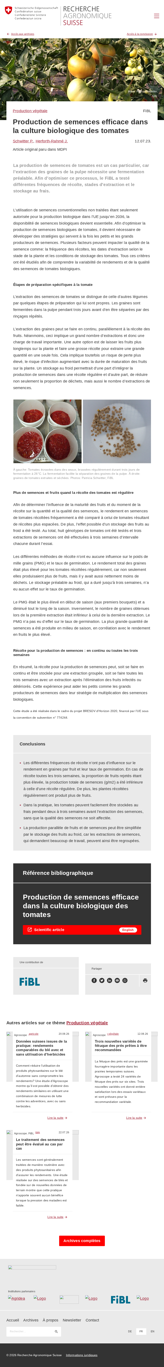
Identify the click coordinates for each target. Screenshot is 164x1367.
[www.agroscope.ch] (43, 1299)
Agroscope (20, 1035)
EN (152, 1331)
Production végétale (30, 111)
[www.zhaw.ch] (146, 1299)
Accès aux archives (22, 34)
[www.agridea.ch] (18, 1299)
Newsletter (72, 1320)
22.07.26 (64, 1132)
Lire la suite (55, 1117)
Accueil (12, 1320)
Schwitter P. (23, 141)
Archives (30, 1320)
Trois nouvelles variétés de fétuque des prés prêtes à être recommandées (121, 1045)
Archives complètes (81, 1241)
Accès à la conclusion (140, 34)
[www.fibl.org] (46, 981)
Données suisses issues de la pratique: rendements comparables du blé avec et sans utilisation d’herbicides (41, 1047)
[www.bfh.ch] (69, 1299)
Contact (92, 1320)
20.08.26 (64, 1033)
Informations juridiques (82, 1355)
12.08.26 (143, 1033)
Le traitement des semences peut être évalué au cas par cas (40, 1144)
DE (130, 1331)
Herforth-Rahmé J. (52, 141)
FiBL (147, 111)
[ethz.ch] (95, 1299)
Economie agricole (27, 1033)
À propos (50, 1320)
